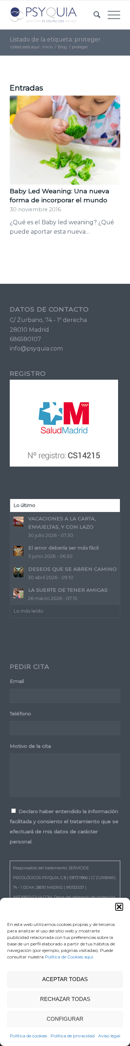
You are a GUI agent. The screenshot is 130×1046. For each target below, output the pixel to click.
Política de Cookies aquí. (69, 956)
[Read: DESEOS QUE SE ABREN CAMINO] (18, 572)
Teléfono (23, 713)
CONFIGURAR (65, 1019)
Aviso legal (109, 1035)
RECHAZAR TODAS (65, 999)
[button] (119, 906)
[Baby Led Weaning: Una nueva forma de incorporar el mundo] (65, 140)
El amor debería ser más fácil (63, 548)
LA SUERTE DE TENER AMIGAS (68, 590)
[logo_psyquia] (54, 14)
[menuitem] (93, 14)
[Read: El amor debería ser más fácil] (18, 550)
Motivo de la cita (30, 746)
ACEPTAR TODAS (65, 979)
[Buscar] (93, 14)
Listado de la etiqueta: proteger (55, 39)
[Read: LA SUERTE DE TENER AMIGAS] (18, 593)
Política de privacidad (73, 1035)
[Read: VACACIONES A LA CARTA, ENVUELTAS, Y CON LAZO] (18, 521)
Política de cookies (28, 1035)
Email (19, 681)
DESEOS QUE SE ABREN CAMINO (72, 569)
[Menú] (110, 14)
